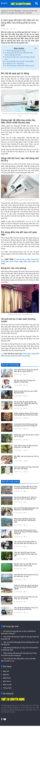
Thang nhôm (7, 688)
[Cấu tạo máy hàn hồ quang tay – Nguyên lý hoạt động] (6, 384)
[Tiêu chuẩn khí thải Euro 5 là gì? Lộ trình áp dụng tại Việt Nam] (6, 611)
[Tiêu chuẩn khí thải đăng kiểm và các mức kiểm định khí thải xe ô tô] (6, 545)
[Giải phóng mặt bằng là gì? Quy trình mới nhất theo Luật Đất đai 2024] (6, 522)
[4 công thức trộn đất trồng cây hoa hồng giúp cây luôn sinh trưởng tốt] (6, 427)
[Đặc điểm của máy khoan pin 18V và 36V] (6, 459)
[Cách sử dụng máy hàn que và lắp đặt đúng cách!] (6, 394)
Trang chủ (4, 11)
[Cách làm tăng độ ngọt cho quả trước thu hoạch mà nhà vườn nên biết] (6, 556)
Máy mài (6, 671)
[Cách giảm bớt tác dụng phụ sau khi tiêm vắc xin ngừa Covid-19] (6, 373)
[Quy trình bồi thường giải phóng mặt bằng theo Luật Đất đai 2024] (6, 511)
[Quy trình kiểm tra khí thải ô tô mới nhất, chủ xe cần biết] (6, 600)
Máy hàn (6, 674)
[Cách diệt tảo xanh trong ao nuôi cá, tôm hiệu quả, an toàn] (6, 578)
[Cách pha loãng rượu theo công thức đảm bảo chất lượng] (6, 470)
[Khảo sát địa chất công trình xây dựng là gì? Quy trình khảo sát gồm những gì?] (6, 533)
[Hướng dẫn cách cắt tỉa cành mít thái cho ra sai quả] (6, 438)
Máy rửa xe (7, 681)
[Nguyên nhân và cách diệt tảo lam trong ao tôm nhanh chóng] (6, 567)
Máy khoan (7, 678)
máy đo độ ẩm (31, 221)
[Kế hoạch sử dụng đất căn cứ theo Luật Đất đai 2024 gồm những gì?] (6, 490)
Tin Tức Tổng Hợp (14, 11)
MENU (5, 3)
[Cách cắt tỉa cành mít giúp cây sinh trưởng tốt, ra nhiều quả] (6, 449)
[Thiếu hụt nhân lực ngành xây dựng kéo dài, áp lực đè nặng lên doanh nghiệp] (6, 589)
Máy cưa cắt (7, 684)
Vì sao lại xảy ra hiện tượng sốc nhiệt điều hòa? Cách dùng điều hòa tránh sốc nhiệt (20, 261)
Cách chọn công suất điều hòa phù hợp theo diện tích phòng (20, 354)
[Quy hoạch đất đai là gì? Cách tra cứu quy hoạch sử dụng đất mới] (6, 500)
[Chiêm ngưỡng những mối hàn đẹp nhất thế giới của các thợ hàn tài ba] (6, 416)
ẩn (36, 48)
